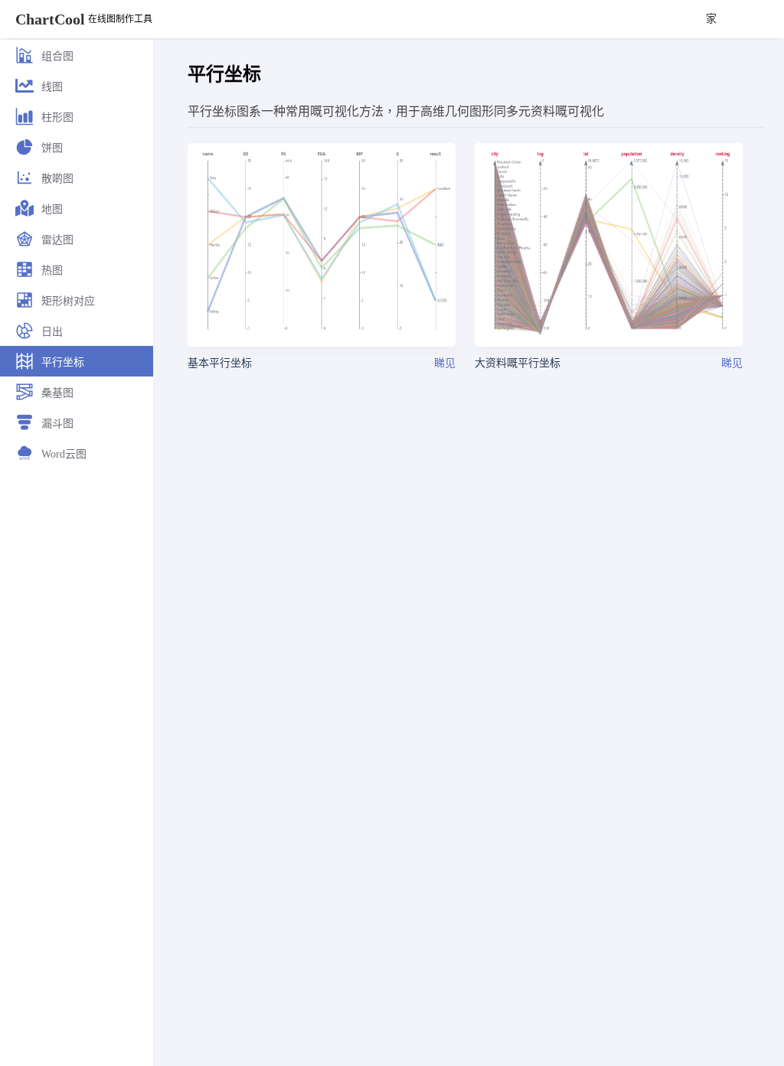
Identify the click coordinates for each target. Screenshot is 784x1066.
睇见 (445, 363)
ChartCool (50, 19)
